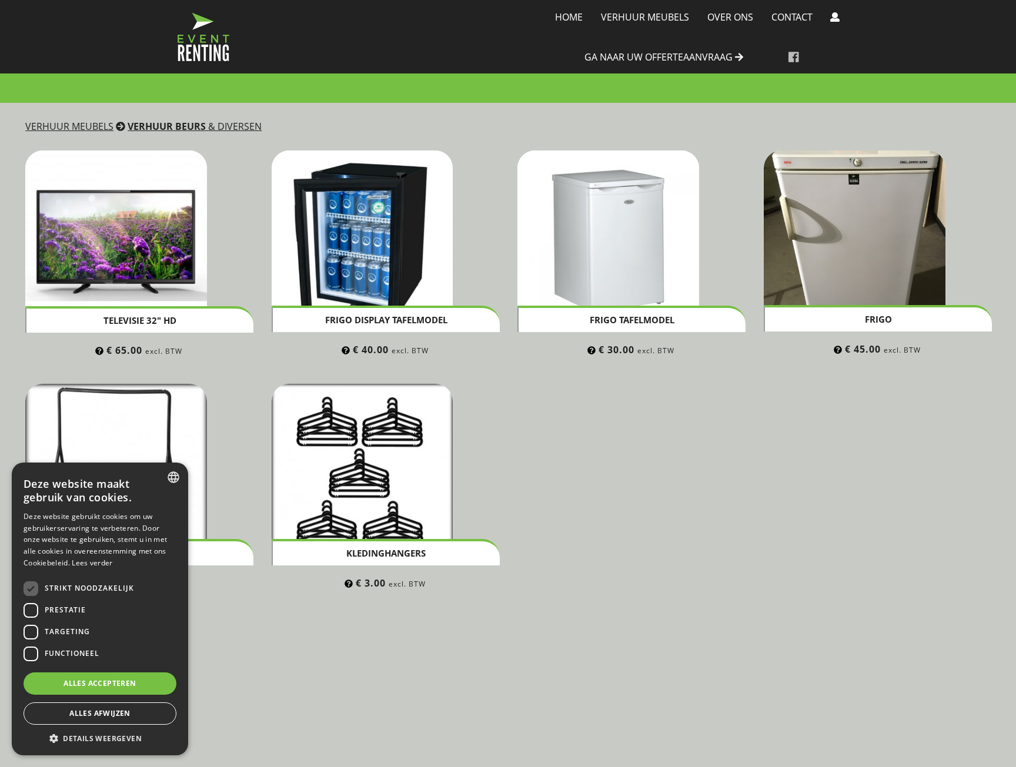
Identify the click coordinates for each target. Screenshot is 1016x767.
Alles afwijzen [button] (100, 713)
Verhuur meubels (645, 17)
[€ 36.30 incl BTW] (591, 350)
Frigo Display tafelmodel (386, 320)
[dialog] (100, 609)
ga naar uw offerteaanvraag (659, 57)
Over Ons (730, 17)
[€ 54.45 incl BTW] (838, 349)
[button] (100, 737)
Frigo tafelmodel (632, 320)
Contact (792, 17)
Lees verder (92, 563)
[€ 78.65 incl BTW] (99, 350)
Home (569, 17)
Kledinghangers (386, 553)
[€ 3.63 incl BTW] (349, 583)
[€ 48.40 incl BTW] (346, 350)
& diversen (195, 126)
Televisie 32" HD (139, 320)
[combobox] (173, 477)
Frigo (878, 319)
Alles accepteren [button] (99, 683)
